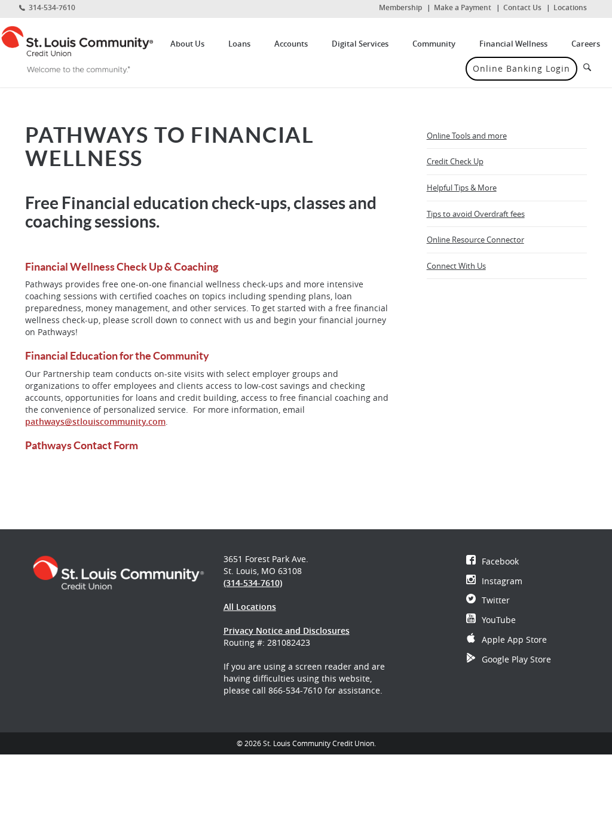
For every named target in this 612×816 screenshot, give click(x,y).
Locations (570, 7)
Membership (400, 7)
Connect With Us (456, 265)
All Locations (250, 606)
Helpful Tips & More (462, 187)
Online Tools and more (467, 135)
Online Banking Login (521, 68)
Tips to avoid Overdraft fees (476, 213)
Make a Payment (462, 7)
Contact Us (522, 7)
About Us (187, 43)
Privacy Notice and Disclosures (287, 630)
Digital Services (360, 43)
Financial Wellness (513, 43)
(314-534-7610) (253, 582)
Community (433, 43)
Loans (239, 43)
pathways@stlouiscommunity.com (95, 421)
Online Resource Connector (475, 239)
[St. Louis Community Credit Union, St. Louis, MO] (76, 49)
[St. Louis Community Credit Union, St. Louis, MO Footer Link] (118, 571)
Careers (585, 43)
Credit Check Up (455, 161)
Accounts (291, 43)
